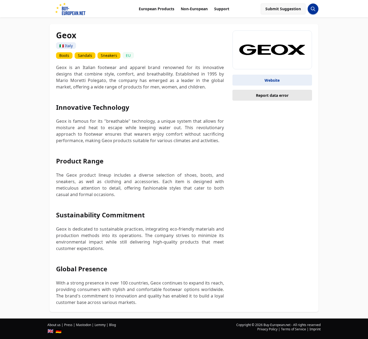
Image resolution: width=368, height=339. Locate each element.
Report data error (272, 95)
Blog (112, 325)
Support (221, 8)
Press (68, 325)
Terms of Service (293, 329)
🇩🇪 (58, 331)
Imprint (315, 329)
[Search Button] (313, 9)
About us (54, 325)
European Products (156, 8)
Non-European (194, 8)
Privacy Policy (267, 329)
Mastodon (83, 325)
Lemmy (100, 325)
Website (272, 80)
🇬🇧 (50, 331)
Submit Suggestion (283, 8)
